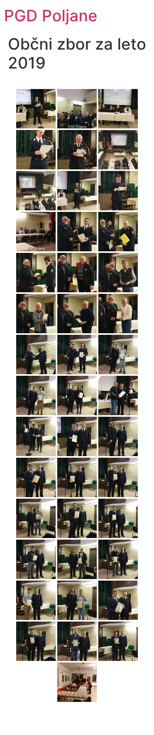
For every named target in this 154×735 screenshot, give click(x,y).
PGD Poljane (51, 15)
